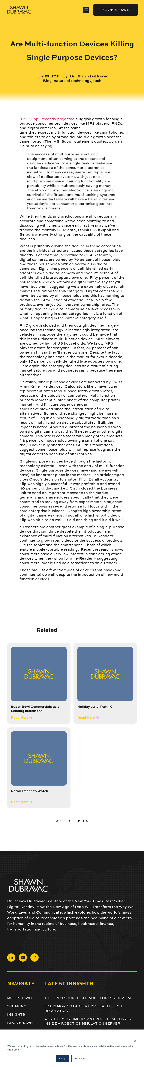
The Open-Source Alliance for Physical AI (87, 998)
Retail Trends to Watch (29, 791)
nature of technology (72, 80)
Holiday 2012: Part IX (94, 707)
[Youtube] (23, 957)
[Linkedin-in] (11, 957)
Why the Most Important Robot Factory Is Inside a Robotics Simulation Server (87, 1021)
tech (97, 80)
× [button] (135, 1040)
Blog (47, 80)
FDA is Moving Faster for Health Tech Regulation (83, 1008)
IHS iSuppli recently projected (47, 118)
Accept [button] (62, 1058)
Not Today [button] (80, 1058)
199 (81, 820)
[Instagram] (34, 957)
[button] (86, 10)
